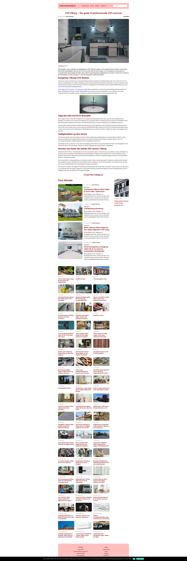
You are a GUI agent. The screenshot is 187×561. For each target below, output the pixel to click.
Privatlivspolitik (140, 558)
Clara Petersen (70, 16)
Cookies (97, 6)
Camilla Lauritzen (96, 242)
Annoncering (85, 6)
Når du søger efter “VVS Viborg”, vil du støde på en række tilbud (74, 89)
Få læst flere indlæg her (93, 175)
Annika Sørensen (96, 204)
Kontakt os (103, 6)
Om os (92, 6)
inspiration (126, 16)
